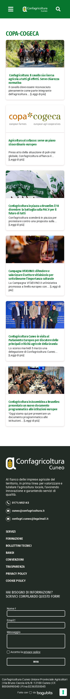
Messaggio (13, 632)
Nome (11, 608)
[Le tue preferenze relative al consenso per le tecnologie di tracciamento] (63, 692)
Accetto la (25, 652)
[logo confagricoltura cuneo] (35, 8)
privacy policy (32, 652)
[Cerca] (58, 9)
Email (11, 620)
